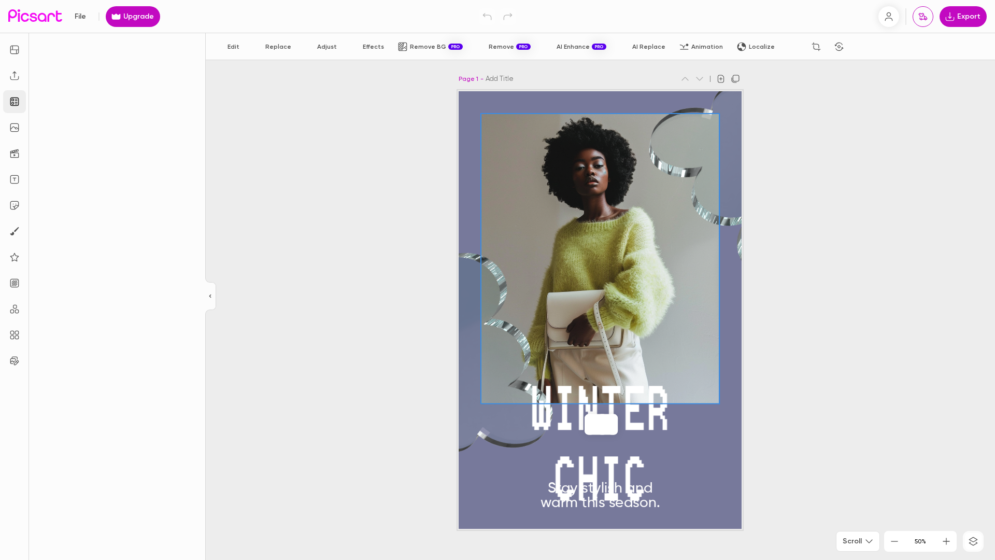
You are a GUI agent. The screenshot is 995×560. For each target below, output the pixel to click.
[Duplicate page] (735, 79)
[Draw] (14, 231)
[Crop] (816, 46)
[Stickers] (14, 205)
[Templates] (14, 101)
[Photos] (14, 127)
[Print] (923, 16)
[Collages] (14, 335)
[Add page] (721, 79)
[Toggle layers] (973, 541)
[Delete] (861, 46)
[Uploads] (14, 75)
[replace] (579, 424)
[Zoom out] (894, 541)
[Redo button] (508, 16)
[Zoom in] (946, 541)
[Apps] (14, 309)
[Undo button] (487, 16)
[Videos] (14, 153)
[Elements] (14, 257)
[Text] (14, 179)
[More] (623, 424)
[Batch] (14, 360)
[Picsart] (35, 16)
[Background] (14, 283)
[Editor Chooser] (210, 296)
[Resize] (14, 49)
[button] (497, 280)
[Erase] (793, 46)
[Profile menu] (888, 16)
